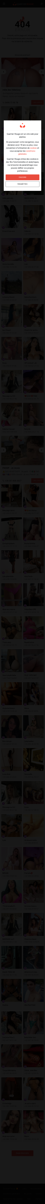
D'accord (22, 177)
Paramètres (23, 184)
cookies (33, 148)
